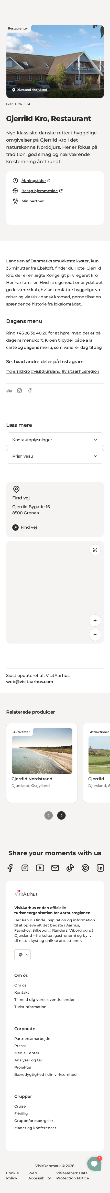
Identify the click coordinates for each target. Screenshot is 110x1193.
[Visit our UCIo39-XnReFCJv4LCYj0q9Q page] (40, 867)
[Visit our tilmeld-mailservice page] (55, 867)
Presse (20, 1045)
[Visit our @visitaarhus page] (70, 867)
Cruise (20, 1106)
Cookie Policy (12, 1175)
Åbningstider (33, 180)
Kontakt (21, 992)
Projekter (23, 1067)
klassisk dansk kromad (47, 296)
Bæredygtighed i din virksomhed (45, 1074)
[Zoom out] (95, 635)
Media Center (26, 1053)
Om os (20, 985)
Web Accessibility (39, 1175)
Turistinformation (30, 1006)
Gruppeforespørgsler (33, 1120)
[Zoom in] (95, 620)
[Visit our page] (24, 867)
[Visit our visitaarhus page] (9, 867)
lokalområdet (67, 304)
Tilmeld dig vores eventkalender (44, 999)
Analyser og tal (28, 1060)
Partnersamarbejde (32, 1038)
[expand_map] (95, 549)
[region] (55, 592)
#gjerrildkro (18, 371)
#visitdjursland (46, 371)
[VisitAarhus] (30, 893)
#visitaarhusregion (80, 371)
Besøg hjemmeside (39, 191)
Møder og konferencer (35, 1128)
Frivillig (21, 1113)
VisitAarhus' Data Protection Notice (72, 1175)
